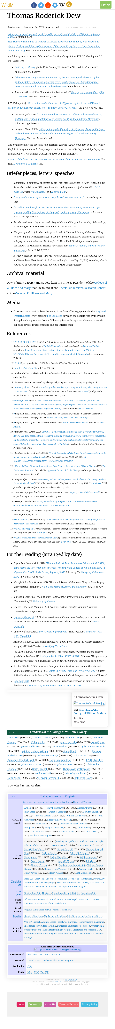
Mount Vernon (31, 882)
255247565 (68, 461)
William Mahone (88, 857)
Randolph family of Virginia (72, 865)
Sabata (26, 315)
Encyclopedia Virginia (45, 354)
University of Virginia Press (42, 685)
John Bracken (60, 746)
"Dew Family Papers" (24, 529)
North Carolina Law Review (75, 422)
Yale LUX (45, 972)
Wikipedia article (71, 979)
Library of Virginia (91, 346)
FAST (47, 954)
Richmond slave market (36, 933)
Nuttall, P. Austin (22, 400)
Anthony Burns (84, 808)
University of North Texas (54, 646)
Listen (105, 4)
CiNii (29, 966)
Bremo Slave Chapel (67, 899)
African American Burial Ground (40, 899)
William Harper (38, 191)
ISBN (101, 92)
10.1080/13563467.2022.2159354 (27, 461)
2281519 (16, 427)
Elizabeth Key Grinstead (59, 820)
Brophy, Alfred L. (23, 387)
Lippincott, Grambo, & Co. (58, 470)
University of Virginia (44, 601)
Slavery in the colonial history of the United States (47, 802)
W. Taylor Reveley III (48, 778)
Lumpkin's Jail (88, 893)
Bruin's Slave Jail (32, 893)
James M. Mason (66, 861)
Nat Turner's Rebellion (55, 916)
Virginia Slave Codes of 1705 (37, 910)
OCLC (97, 187)
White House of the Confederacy (50, 903)
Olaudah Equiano (91, 812)
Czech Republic (49, 960)
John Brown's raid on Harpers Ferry (84, 916)
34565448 (18, 191)
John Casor (29, 812)
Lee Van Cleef (54, 315)
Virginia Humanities (52, 346)
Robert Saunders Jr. (48, 755)
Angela (27, 808)
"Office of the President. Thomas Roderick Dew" (36, 537)
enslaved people (47, 882)
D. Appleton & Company (25, 163)
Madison (84, 841)
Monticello (73, 879)
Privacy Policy (89, 1004)
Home (21, 1004)
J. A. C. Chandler (94, 760)
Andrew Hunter (49, 853)
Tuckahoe (29, 886)
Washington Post (21, 523)
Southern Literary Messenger (62, 107)
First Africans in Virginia (92, 922)
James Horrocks (68, 742)
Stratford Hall (97, 882)
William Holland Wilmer (35, 751)
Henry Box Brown (54, 808)
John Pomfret (64, 764)
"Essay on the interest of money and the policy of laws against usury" (49, 197)
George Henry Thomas (55, 869)
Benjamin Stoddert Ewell (20, 760)
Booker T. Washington (41, 835)
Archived (84, 391)
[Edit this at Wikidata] (57, 949)
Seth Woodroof (83, 873)
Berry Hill (39, 879)
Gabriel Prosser (38, 831)
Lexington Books (48, 656)
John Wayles (31, 873)
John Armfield (31, 845)
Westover (40, 886)
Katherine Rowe (83, 778)
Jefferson (73, 841)
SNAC (36, 972)
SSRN (102, 422)
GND (41, 954)
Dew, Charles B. (21, 681)
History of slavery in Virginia (57, 796)
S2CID (60, 461)
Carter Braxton (58, 845)
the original (42, 532)
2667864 (89, 408)
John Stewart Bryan (31, 764)
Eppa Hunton (30, 857)
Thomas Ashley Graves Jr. (76, 769)
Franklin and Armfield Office (66, 893)
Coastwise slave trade (68, 922)
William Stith (72, 737)
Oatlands (61, 882)
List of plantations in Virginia (72, 886)
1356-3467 (52, 461)
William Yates (38, 742)
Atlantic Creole (48, 922)
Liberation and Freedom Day (87, 930)
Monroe (93, 841)
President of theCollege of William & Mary (90, 712)
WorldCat (55, 954)
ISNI (29, 954)
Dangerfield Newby (54, 827)
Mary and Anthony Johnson (73, 823)
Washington (62, 841)
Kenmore (62, 879)
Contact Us (35, 1004)
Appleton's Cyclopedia (26, 368)
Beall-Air (28, 879)
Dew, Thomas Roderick (63, 466)
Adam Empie (70, 751)
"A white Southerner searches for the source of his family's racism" (75, 519)
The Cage (46, 893)
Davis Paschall (40, 769)
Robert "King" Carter (34, 849)
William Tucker (66, 831)
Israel (61, 960)
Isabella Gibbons (43, 815)
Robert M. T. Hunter (79, 853)
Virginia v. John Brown (62, 910)
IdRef (29, 972)
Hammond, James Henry (41, 466)
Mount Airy (98, 879)
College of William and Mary (33, 293)
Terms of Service (68, 1004)
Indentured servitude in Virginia (40, 926)
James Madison (29, 746)
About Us (50, 1004)
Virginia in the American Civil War (66, 933)
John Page (91, 861)
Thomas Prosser (39, 865)
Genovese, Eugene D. (24, 617)
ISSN (44, 461)
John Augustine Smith (94, 746)
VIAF (35, 954)
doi (84, 457)
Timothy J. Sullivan (76, 773)
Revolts (17, 916)
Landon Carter (85, 845)
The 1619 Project (32, 922)
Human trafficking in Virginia (57, 930)
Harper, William (22, 466)
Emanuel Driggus (57, 812)
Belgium (69, 960)
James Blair (13, 737)
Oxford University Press (57, 417)
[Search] (69, 4)
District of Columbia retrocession (73, 926)
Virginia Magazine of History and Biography (64, 586)
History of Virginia (82, 802)
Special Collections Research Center (82, 288)
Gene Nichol (14, 778)
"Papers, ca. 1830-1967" (79, 492)
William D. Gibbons (75, 815)
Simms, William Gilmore (85, 466)
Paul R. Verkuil (43, 773)
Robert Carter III (65, 849)
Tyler (101, 841)
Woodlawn (51, 886)
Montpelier (86, 879)
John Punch (84, 827)
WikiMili (9, 4)
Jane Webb (40, 823)
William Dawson (42, 737)
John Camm (97, 742)
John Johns (80, 755)
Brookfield (51, 879)
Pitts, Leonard (21, 519)
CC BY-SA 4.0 (57, 982)
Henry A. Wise (56, 873)
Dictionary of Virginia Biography (72, 354)
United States (34, 960)
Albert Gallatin (58, 191)
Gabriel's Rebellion (33, 916)
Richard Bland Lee (59, 857)
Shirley (85, 882)
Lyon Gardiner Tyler (60, 760)
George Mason (38, 861)
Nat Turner (92, 831)
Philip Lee (29, 827)
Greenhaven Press (89, 92)
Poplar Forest (74, 882)
